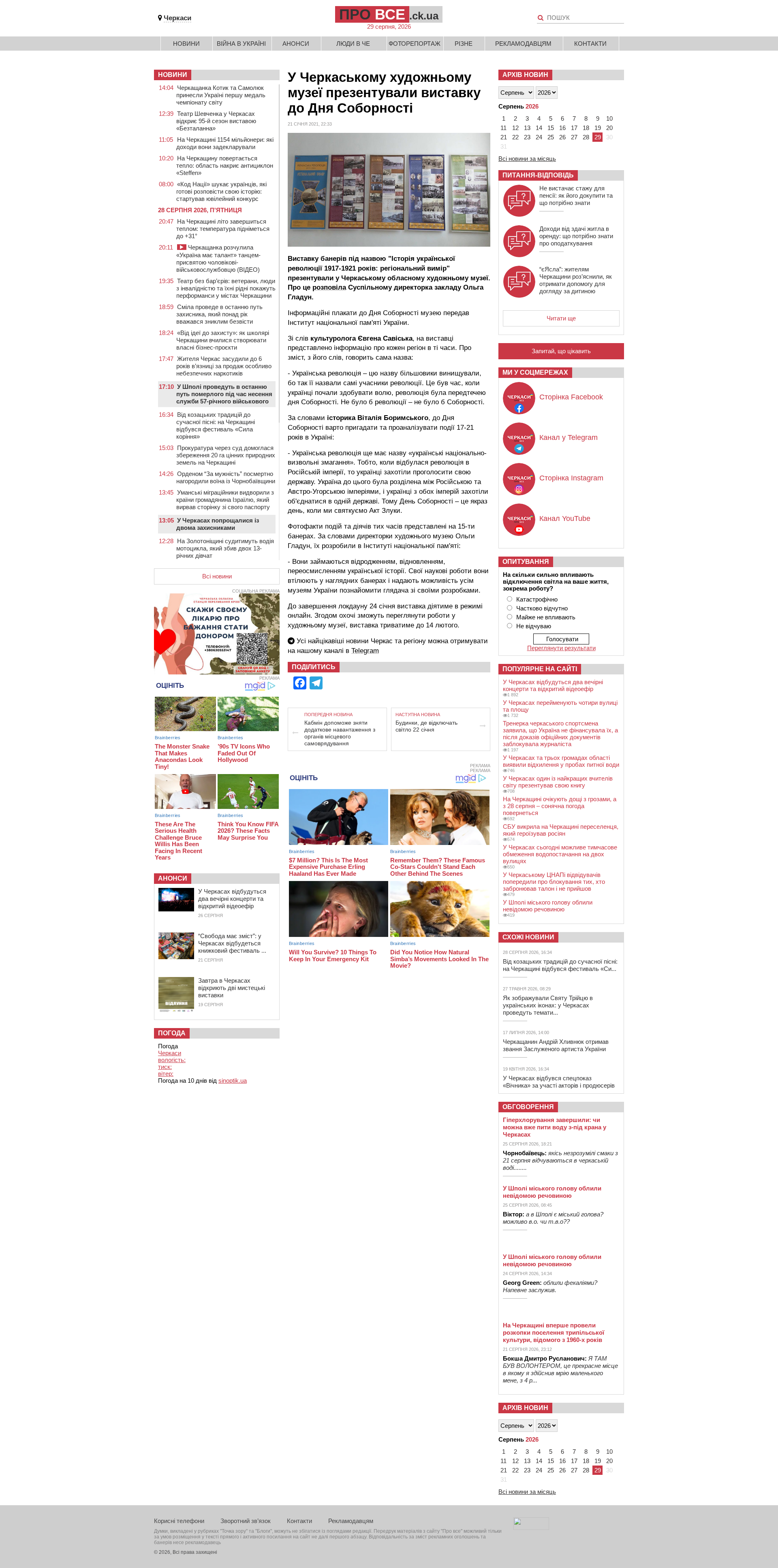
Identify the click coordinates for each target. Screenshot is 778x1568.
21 (503, 137)
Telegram (365, 651)
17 (574, 127)
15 (550, 127)
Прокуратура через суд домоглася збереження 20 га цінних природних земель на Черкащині (225, 455)
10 (609, 118)
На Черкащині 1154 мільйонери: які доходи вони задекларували (225, 143)
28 (586, 137)
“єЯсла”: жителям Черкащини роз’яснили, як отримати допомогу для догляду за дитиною (575, 280)
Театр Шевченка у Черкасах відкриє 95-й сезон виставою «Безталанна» (216, 121)
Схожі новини (528, 937)
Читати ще (561, 318)
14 (539, 127)
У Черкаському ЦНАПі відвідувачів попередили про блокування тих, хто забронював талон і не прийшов (554, 881)
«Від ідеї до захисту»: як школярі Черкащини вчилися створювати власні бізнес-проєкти (222, 340)
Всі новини (217, 576)
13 (527, 127)
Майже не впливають (545, 617)
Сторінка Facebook (571, 397)
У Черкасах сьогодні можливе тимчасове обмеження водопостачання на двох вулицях (560, 854)
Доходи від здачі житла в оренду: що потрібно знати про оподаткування (576, 236)
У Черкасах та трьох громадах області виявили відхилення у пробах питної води (561, 761)
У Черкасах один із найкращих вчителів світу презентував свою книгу (558, 782)
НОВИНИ (172, 74)
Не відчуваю (533, 626)
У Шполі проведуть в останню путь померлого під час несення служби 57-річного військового (224, 394)
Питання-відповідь (538, 175)
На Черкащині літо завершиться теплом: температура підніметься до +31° (222, 228)
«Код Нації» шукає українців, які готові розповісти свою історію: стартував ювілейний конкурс (221, 191)
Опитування (525, 561)
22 (515, 137)
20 (609, 127)
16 (562, 127)
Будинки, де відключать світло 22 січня (426, 726)
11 (503, 127)
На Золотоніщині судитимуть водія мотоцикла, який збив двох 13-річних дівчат (225, 548)
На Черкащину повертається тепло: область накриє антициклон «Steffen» (224, 165)
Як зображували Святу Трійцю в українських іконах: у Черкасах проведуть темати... (548, 1005)
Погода (172, 1033)
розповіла (329, 287)
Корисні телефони (179, 1520)
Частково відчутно (542, 608)
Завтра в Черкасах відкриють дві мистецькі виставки (231, 987)
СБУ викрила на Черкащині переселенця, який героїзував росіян (560, 830)
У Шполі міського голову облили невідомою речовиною (547, 906)
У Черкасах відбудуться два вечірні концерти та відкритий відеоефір (232, 898)
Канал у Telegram (568, 437)
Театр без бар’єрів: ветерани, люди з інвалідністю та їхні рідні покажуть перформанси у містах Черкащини (226, 288)
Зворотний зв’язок (245, 1520)
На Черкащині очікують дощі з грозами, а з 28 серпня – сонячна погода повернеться (559, 806)
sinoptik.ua (232, 1080)
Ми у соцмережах (535, 372)
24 (539, 137)
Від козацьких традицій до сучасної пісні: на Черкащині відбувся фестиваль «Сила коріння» (215, 425)
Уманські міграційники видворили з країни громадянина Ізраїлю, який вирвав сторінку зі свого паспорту (225, 499)
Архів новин (525, 74)
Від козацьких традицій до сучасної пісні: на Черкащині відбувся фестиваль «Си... (560, 965)
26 (562, 137)
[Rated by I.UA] (531, 1527)
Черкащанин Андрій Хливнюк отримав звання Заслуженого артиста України (556, 1045)
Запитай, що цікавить (561, 351)
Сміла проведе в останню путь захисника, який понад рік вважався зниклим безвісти (219, 314)
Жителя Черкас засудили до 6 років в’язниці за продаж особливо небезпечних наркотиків (223, 366)
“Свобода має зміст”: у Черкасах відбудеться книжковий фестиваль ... (232, 943)
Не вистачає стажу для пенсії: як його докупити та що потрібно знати (576, 195)
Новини (186, 43)
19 (597, 127)
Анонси (295, 43)
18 (586, 127)
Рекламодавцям (523, 43)
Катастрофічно (537, 599)
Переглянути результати (561, 647)
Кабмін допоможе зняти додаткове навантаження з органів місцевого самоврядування (339, 733)
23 (527, 137)
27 (574, 137)
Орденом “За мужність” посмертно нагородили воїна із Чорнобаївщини (225, 477)
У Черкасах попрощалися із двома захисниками (217, 524)
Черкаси (177, 18)
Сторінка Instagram (571, 478)
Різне (463, 43)
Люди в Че (353, 43)
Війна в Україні (241, 43)
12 (515, 127)
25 (550, 137)
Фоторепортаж (414, 43)
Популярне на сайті (539, 669)
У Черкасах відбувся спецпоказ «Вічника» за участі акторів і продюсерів (559, 1082)
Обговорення (528, 1106)
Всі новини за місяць (527, 158)
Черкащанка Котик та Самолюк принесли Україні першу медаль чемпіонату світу (220, 95)
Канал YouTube (564, 518)
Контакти (590, 43)
